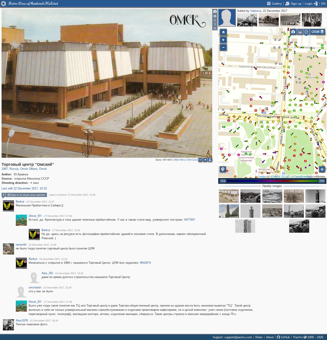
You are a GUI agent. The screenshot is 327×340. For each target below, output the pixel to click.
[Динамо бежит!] (294, 211)
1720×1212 (192, 159)
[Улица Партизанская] (247, 20)
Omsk (43, 168)
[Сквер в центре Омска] (250, 196)
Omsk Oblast (28, 168)
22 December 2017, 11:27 (40, 201)
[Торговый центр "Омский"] (272, 103)
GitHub (285, 337)
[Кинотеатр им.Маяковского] (269, 20)
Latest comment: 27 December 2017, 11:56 (72, 194)
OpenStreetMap (303, 176)
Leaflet (262, 176)
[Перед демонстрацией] (299, 226)
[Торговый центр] (272, 196)
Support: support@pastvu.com (232, 337)
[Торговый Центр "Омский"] (294, 196)
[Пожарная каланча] (315, 196)
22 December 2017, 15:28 (57, 287)
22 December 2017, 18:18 (44, 320)
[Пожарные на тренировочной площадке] (245, 226)
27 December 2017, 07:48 (58, 302)
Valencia (255, 10)
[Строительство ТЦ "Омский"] (229, 196)
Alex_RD (47, 273)
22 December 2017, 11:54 (53, 259)
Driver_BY (35, 216)
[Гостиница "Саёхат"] (290, 20)
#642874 (145, 262)
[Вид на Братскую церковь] (272, 211)
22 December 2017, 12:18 (69, 273)
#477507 (189, 219)
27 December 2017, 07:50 (58, 216)
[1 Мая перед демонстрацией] (315, 211)
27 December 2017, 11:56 (66, 230)
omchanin (35, 287)
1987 (5, 168)
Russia (14, 168)
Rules (259, 337)
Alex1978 (22, 320)
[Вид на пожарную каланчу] (229, 211)
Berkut (20, 201)
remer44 (21, 244)
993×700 (179, 159)
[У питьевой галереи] (312, 20)
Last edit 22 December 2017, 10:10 (24, 188)
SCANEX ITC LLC (280, 176)
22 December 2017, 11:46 (42, 244)
